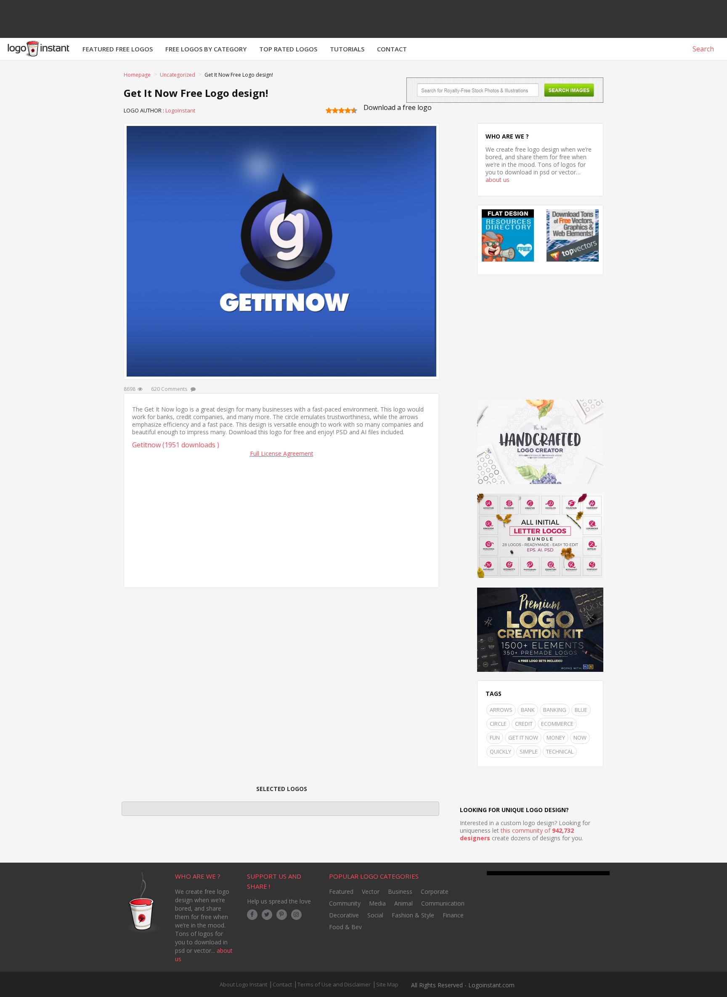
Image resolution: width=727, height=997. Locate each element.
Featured (341, 891)
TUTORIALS (347, 49)
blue (581, 710)
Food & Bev (345, 927)
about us (497, 180)
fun (495, 737)
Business (400, 891)
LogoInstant (180, 110)
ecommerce (557, 723)
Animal (403, 903)
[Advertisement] (281, 521)
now (579, 737)
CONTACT (392, 49)
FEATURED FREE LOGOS (117, 49)
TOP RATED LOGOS (288, 49)
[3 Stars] (341, 110)
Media (377, 903)
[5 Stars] (354, 110)
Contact (282, 984)
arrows (501, 710)
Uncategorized (177, 74)
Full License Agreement (281, 453)
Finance (453, 915)
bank (528, 710)
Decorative (344, 915)
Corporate (434, 891)
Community (345, 903)
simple (529, 751)
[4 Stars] (348, 110)
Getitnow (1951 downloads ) (175, 444)
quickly (500, 751)
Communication (442, 903)
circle (498, 723)
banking (554, 710)
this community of (517, 834)
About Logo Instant (243, 984)
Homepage (137, 74)
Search (702, 48)
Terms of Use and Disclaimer (334, 984)
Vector (370, 891)
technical (559, 751)
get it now (523, 737)
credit (524, 723)
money (556, 737)
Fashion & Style (413, 915)
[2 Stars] (335, 110)
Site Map (387, 984)
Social (375, 915)
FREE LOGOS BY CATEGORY (206, 49)
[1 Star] (329, 110)
